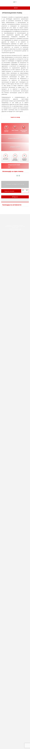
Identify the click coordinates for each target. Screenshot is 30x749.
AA (20, 229)
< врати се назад (15, 117)
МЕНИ (16, 8)
